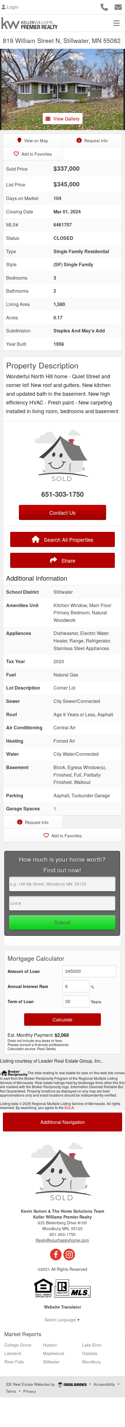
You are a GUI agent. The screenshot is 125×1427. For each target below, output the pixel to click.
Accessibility (104, 1384)
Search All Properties (67, 539)
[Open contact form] (118, 6)
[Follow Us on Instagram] (69, 1254)
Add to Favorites (36, 154)
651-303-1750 (62, 494)
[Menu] (117, 23)
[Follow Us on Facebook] (56, 1254)
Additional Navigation (62, 1122)
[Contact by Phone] (104, 6)
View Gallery (66, 118)
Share (67, 560)
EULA (69, 1107)
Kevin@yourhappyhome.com (62, 1240)
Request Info (95, 140)
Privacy (29, 1391)
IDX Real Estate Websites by (31, 1384)
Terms (11, 1391)
